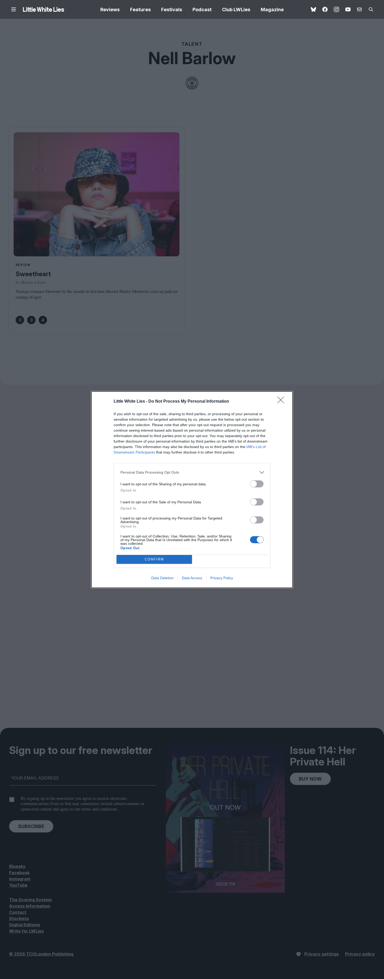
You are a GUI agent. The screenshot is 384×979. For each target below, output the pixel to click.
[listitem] (192, 472)
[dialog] (192, 489)
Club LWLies (236, 9)
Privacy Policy (221, 578)
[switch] (257, 483)
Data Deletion (162, 578)
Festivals (171, 9)
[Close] (282, 402)
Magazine (272, 9)
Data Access (192, 578)
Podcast (202, 9)
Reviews (110, 9)
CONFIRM (154, 559)
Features (140, 9)
